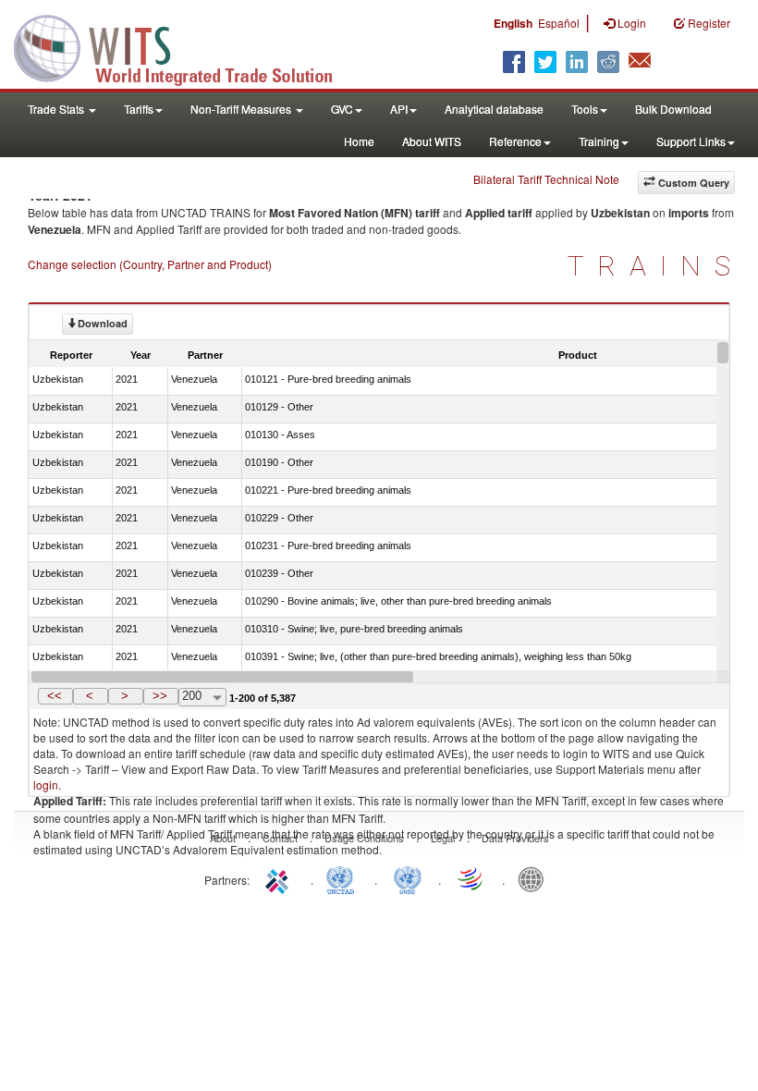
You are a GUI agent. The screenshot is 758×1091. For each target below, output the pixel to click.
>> (160, 696)
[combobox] (202, 697)
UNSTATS (407, 878)
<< (54, 696)
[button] (55, 696)
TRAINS (656, 266)
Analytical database (494, 108)
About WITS (431, 141)
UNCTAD (343, 878)
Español (559, 23)
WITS (185, 46)
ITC (280, 878)
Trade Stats (57, 108)
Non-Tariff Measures (242, 108)
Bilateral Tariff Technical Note (546, 179)
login (45, 784)
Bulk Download (673, 108)
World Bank (535, 878)
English (513, 23)
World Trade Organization (471, 878)
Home (359, 141)
